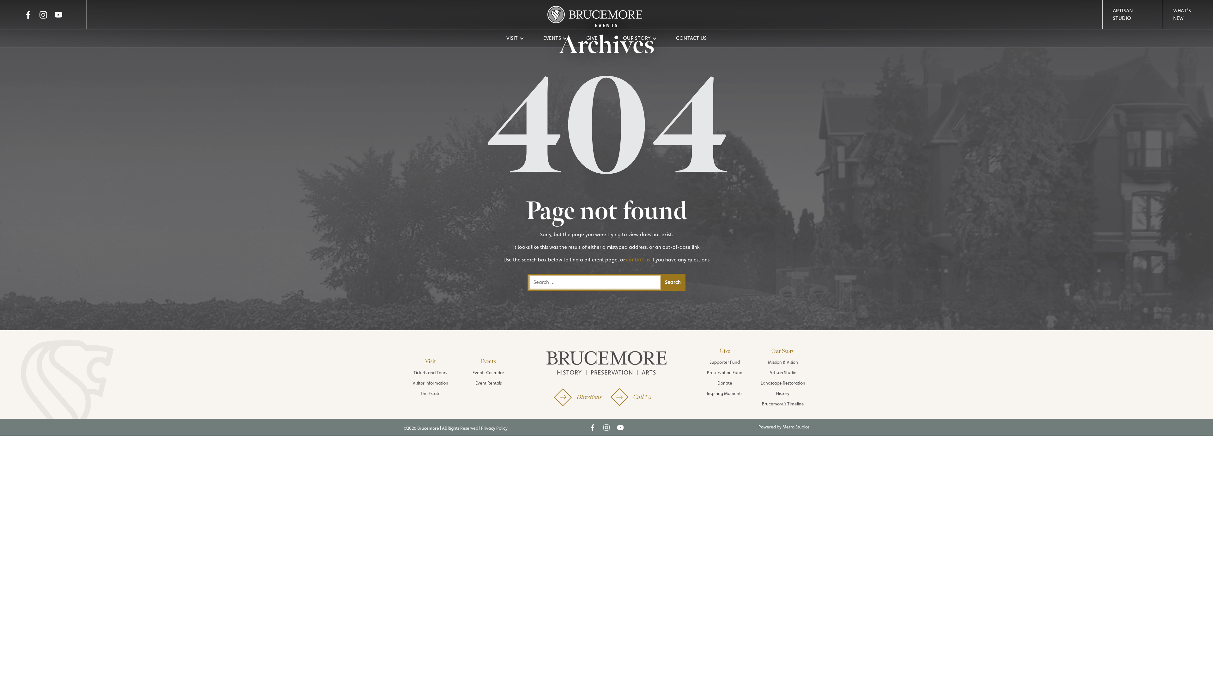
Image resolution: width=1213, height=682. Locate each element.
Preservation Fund (724, 372)
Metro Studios (795, 426)
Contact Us (691, 38)
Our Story (637, 38)
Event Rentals (488, 383)
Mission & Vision (783, 362)
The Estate (430, 393)
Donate (724, 383)
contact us (638, 260)
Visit (512, 38)
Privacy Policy (494, 428)
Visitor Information (430, 383)
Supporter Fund (724, 362)
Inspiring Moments (724, 393)
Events (552, 38)
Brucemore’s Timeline (783, 403)
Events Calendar (488, 372)
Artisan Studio (1123, 14)
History (782, 393)
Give (592, 38)
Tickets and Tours (430, 372)
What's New (1182, 14)
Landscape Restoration (783, 383)
